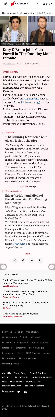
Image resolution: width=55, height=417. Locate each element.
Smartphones (8, 353)
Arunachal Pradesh (12, 316)
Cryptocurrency (9, 337)
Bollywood (7, 332)
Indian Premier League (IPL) (15, 342)
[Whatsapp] (23, 261)
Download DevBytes (11, 385)
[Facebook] (15, 261)
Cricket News (32, 332)
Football (23, 337)
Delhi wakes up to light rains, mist (20, 313)
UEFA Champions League (38, 353)
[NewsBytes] (19, 4)
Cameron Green (11, 297)
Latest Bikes (7, 348)
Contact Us (7, 377)
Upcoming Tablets (10, 363)
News (12, 13)
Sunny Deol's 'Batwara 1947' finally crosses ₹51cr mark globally (26, 304)
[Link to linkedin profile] (25, 392)
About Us (6, 373)
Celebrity (19, 332)
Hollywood (35, 337)
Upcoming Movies (27, 358)
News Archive (16, 381)
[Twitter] (32, 261)
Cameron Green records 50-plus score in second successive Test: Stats (25, 293)
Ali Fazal (7, 308)
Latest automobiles (39, 342)
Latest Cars (21, 348)
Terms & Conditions (38, 373)
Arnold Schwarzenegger (28, 102)
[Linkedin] (40, 261)
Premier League (36, 348)
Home (5, 13)
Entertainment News (26, 13)
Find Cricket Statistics (34, 385)
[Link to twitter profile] (18, 392)
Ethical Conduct (22, 377)
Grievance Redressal (42, 377)
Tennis (20, 353)
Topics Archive (33, 381)
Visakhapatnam (10, 286)
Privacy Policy (20, 373)
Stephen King (31, 98)
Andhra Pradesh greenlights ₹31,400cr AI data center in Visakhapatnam (27, 281)
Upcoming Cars (9, 358)
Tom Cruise (19, 243)
